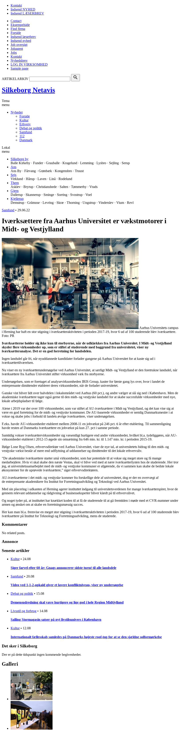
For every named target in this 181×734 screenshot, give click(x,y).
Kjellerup (17, 199)
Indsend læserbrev (23, 37)
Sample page (19, 68)
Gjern (15, 191)
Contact (16, 21)
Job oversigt (19, 44)
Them (15, 183)
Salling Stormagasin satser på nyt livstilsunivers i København (56, 619)
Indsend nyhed (21, 41)
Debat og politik (30, 128)
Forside (16, 33)
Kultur (23, 120)
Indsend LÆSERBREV (27, 13)
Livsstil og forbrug (23, 611)
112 (22, 136)
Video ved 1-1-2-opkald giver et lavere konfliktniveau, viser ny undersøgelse (67, 585)
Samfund (25, 132)
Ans (13, 167)
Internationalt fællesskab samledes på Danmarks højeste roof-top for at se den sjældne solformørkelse (86, 637)
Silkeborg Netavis (28, 90)
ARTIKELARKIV (15, 79)
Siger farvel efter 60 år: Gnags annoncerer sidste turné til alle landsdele (63, 568)
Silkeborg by (19, 159)
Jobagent (17, 48)
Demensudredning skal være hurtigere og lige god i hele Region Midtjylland (67, 602)
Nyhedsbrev (19, 60)
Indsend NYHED (23, 9)
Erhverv (25, 124)
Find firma (18, 29)
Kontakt (16, 5)
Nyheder (17, 112)
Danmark (25, 140)
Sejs (13, 175)
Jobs (14, 52)
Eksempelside (20, 25)
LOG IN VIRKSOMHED (29, 64)
